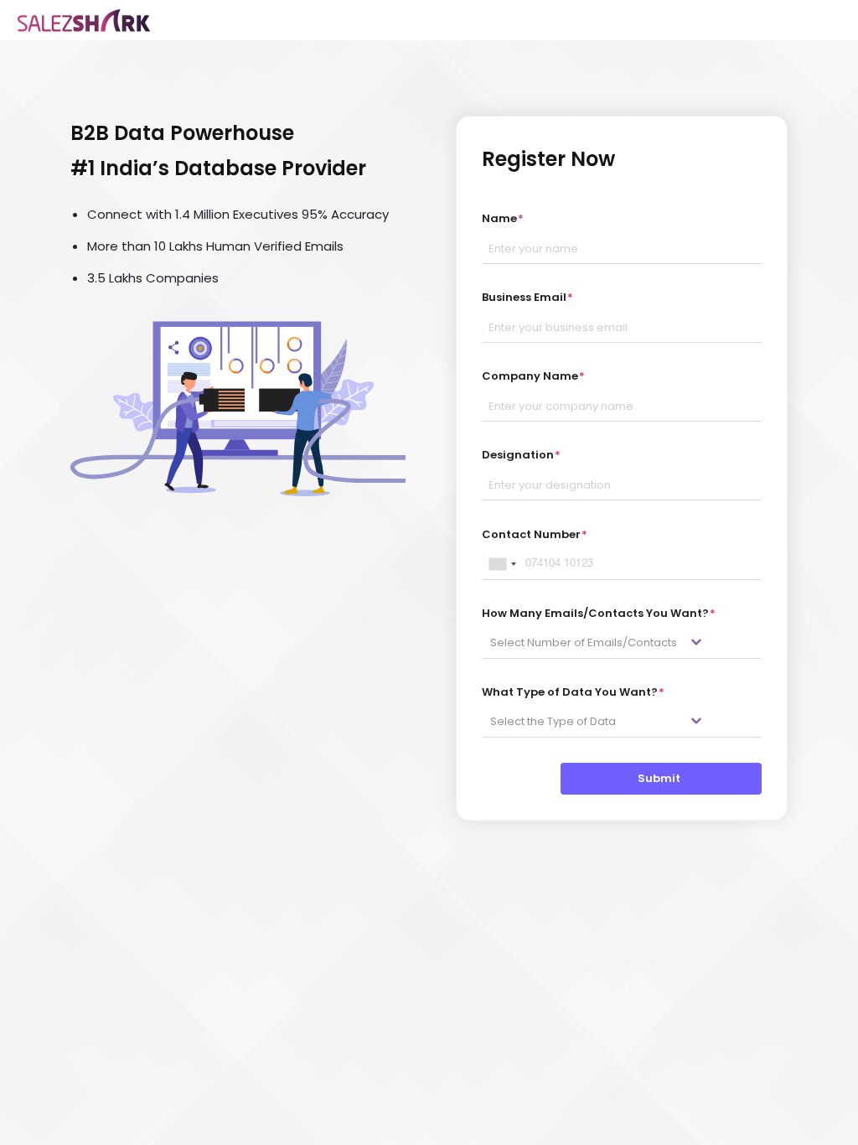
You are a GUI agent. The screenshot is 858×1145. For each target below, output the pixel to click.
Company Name (533, 376)
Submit (661, 778)
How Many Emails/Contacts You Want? (599, 613)
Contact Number (534, 534)
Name (503, 218)
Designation (521, 455)
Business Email (527, 297)
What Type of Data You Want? (573, 692)
